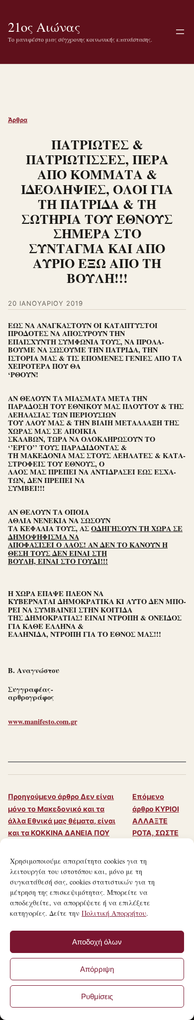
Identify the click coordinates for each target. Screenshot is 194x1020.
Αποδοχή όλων (97, 942)
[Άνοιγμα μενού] (180, 32)
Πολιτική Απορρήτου (114, 913)
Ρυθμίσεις (97, 996)
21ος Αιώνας (44, 26)
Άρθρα (17, 120)
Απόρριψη (97, 969)
